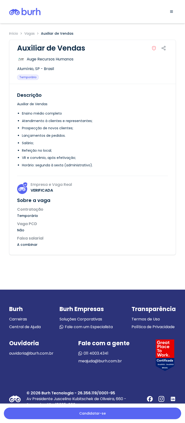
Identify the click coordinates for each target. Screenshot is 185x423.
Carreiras (18, 319)
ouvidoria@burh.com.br (31, 353)
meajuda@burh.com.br (100, 361)
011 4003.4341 (96, 353)
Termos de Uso (146, 319)
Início (13, 33)
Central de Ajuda (25, 327)
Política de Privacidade (153, 327)
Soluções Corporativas (80, 319)
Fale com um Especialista (89, 327)
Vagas (29, 33)
